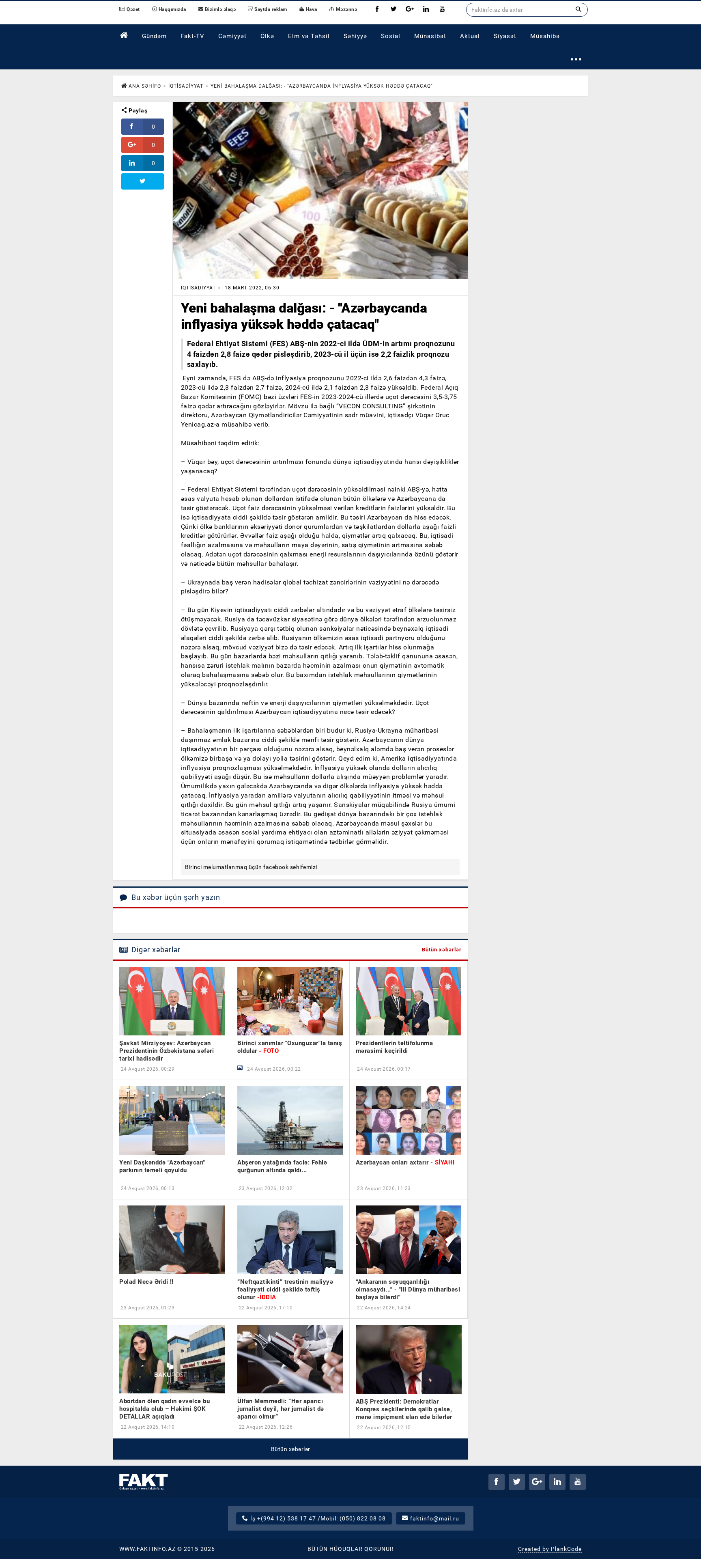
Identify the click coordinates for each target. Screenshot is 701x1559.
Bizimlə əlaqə (219, 9)
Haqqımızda (171, 9)
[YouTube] (442, 9)
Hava (310, 9)
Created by (550, 1549)
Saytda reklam (270, 9)
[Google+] (410, 9)
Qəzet (132, 9)
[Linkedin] (426, 9)
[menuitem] (124, 35)
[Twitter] (393, 9)
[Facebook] (377, 9)
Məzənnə (345, 9)
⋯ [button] (576, 59)
